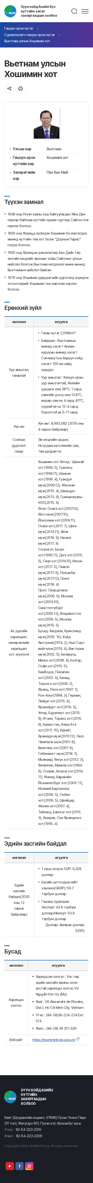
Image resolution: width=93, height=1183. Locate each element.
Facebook (20, 1166)
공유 (9, 88)
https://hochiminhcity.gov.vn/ (53, 1039)
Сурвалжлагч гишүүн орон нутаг (29, 34)
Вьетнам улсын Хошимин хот (27, 41)
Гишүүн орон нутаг (18, 28)
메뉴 (85, 11)
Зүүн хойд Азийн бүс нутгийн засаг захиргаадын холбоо (39, 11)
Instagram (29, 1166)
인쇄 (21, 88)
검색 (74, 11)
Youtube (10, 1166)
